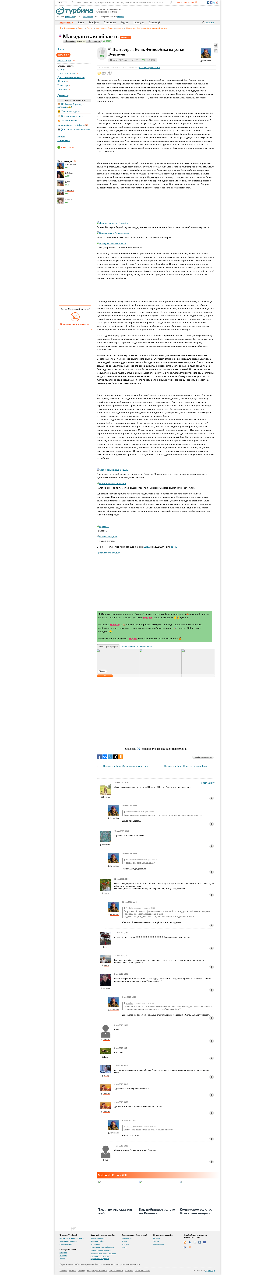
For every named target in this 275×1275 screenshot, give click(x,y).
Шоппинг (62, 81)
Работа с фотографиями (100, 1250)
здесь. (146, 546)
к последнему (208, 783)
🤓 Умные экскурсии (68, 111)
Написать (209, 22)
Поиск (124, 1247)
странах (120, 17)
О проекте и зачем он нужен (72, 1238)
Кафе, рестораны (66, 73)
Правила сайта (97, 1241)
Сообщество (110, 22)
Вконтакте (199, 1242)
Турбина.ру (210, 1270)
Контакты (129, 1270)
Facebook (204, 1242)
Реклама (72, 1270)
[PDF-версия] (216, 51)
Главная (60, 28)
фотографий (70, 17)
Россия (90, 28)
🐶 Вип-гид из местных (70, 116)
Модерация (95, 1244)
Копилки (156, 1241)
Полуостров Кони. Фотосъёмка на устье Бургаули (146, 28)
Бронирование (158, 1244)
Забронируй (154, 22)
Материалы (63, 140)
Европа (81, 28)
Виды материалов (98, 1238)
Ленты (81, 22)
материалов (88, 17)
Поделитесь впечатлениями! (75, 324)
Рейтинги (63, 1256)
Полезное (62, 89)
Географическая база (68, 1241)
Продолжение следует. (108, 552)
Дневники (62, 95)
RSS (185, 1242)
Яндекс (133, 638)
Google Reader (185, 1247)
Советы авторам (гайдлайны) (102, 1247)
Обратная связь (116, 1270)
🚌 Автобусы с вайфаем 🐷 (72, 125)
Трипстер (115, 624)
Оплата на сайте (142, 1270)
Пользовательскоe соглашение (103, 1253)
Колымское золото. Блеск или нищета (196, 1211)
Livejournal (190, 1242)
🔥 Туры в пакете (67, 120)
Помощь (81, 1270)
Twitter (195, 1242)
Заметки (119, 28)
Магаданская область (104, 28)
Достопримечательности (71, 77)
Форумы (124, 22)
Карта (60, 49)
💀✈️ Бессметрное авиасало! (73, 129)
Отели (60, 69)
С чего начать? (66, 1244)
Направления (69, 28)
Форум (61, 136)
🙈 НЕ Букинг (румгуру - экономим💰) (70, 105)
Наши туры (139, 22)
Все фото (94, 22)
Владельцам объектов (97, 1270)
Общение (63, 1253)
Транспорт (63, 85)
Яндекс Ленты (190, 1247)
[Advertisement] (74, 255)
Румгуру (147, 617)
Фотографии (64, 60)
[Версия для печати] (216, 45)
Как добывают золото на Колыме (157, 1211)
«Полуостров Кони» (149, 67)
